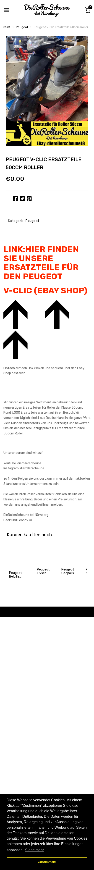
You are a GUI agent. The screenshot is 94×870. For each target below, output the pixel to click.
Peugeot (31, 221)
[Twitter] (22, 198)
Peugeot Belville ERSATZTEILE (19, 576)
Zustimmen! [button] (47, 862)
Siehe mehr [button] (34, 850)
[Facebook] (15, 198)
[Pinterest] (29, 198)
